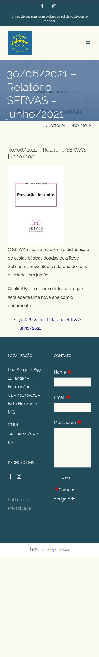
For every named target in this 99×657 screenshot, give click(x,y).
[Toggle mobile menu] (88, 43)
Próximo (78, 125)
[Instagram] (19, 476)
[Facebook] (10, 476)
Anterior (57, 125)
